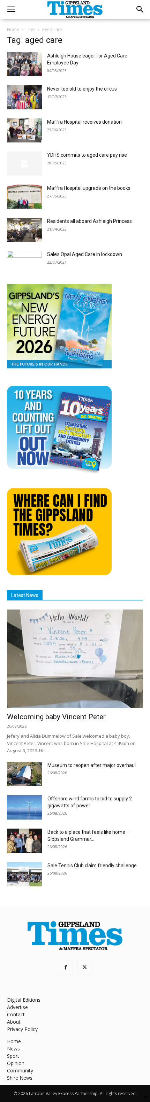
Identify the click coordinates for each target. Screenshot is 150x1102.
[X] (84, 968)
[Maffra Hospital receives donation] (24, 130)
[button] (11, 9)
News (13, 1048)
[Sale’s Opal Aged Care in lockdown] (24, 263)
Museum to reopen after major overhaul (91, 765)
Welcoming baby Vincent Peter (56, 717)
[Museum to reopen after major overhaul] (24, 774)
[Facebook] (66, 968)
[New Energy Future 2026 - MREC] (59, 369)
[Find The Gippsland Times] (59, 573)
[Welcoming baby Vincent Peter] (75, 659)
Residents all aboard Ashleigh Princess (89, 221)
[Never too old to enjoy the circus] (24, 97)
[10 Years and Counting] (59, 471)
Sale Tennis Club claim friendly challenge (92, 865)
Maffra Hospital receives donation (84, 122)
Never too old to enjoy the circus (82, 89)
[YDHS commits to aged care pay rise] (24, 164)
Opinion (15, 1063)
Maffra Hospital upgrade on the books (88, 188)
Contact (16, 1014)
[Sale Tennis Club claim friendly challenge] (24, 874)
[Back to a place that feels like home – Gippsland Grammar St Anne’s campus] (24, 841)
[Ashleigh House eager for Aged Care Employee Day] (24, 64)
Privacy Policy (22, 1029)
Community (20, 1070)
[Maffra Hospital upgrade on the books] (24, 197)
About (14, 1021)
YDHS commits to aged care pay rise (87, 155)
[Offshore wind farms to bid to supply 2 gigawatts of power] (24, 807)
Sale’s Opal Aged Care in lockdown (84, 254)
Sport (13, 1056)
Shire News (19, 1077)
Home (13, 29)
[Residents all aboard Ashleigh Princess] (24, 230)
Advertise (17, 1007)
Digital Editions (23, 999)
